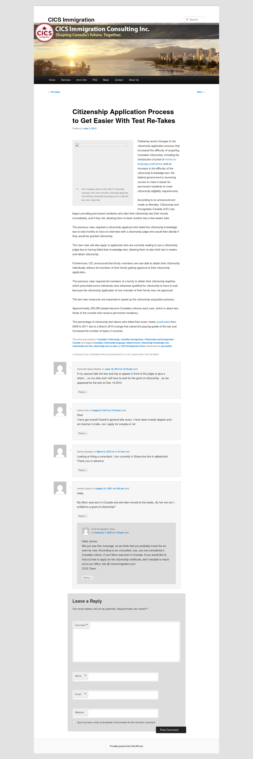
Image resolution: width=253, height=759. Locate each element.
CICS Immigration (71, 19)
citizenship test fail (82, 346)
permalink (166, 346)
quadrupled (163, 322)
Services (66, 79)
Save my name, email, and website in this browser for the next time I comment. (116, 722)
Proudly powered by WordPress (126, 746)
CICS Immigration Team (133, 346)
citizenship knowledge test (155, 342)
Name (80, 676)
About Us (134, 79)
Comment (81, 625)
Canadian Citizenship (108, 339)
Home (52, 79)
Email (80, 694)
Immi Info (81, 79)
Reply (83, 391)
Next (201, 92)
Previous (54, 92)
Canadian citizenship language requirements (116, 342)
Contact (119, 79)
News (106, 79)
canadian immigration (132, 339)
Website (79, 712)
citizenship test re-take (105, 346)
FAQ (94, 79)
